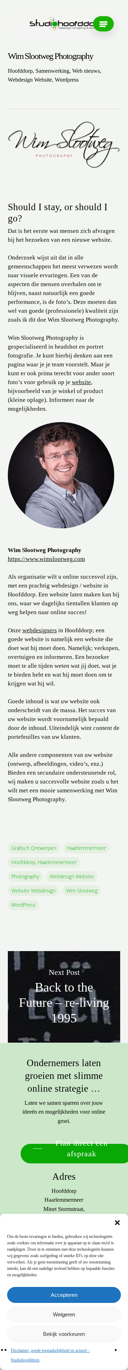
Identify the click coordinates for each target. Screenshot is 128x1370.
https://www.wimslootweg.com (46, 559)
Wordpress (67, 80)
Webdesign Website (30, 80)
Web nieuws (86, 71)
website (81, 382)
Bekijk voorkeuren (64, 1334)
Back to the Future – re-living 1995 (64, 997)
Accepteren (64, 1295)
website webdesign (33, 890)
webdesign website (72, 876)
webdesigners (39, 630)
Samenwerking (52, 71)
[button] (117, 1222)
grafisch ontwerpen (33, 848)
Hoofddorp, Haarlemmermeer (44, 862)
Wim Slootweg (81, 890)
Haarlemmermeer (86, 848)
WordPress (23, 904)
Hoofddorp (20, 71)
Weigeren (64, 1314)
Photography (25, 876)
